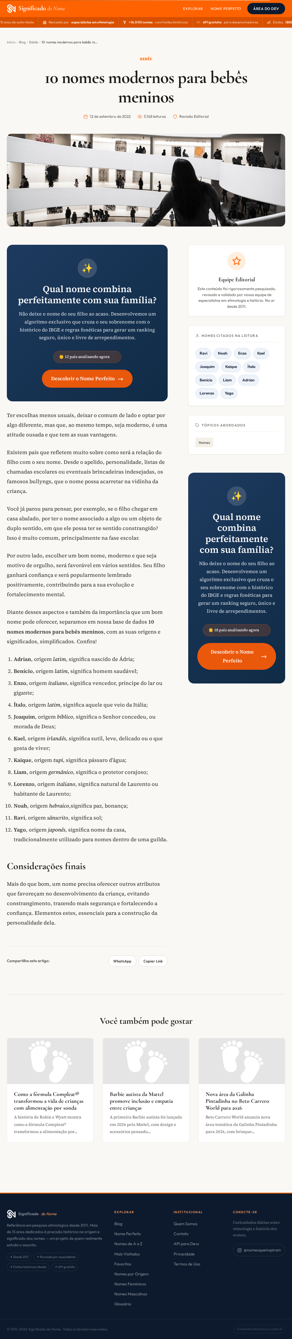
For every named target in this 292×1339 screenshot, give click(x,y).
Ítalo (252, 366)
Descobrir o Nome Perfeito (87, 378)
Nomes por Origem (131, 1274)
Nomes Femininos (130, 1284)
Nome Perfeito (226, 8)
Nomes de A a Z (128, 1243)
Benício (206, 380)
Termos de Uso (187, 1264)
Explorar (193, 8)
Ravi (203, 353)
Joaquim (207, 366)
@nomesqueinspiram (262, 1250)
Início (11, 42)
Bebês (33, 42)
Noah (223, 353)
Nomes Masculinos (130, 1293)
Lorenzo (207, 393)
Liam (227, 380)
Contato (181, 1233)
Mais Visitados (127, 1254)
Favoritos (122, 1264)
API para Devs (186, 1243)
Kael (261, 353)
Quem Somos (185, 1223)
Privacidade (184, 1254)
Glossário (122, 1303)
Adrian (248, 380)
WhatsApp (122, 961)
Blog (22, 42)
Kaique (231, 366)
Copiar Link (153, 961)
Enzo (242, 353)
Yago (229, 393)
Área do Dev (266, 8)
